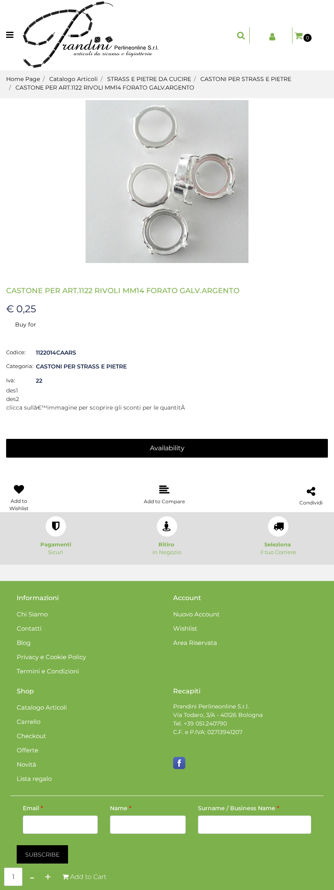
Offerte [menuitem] (27, 750)
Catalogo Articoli (73, 79)
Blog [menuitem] (24, 643)
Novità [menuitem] (26, 764)
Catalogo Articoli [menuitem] (42, 707)
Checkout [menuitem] (31, 736)
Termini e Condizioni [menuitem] (48, 671)
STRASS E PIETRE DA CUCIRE (149, 79)
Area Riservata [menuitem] (195, 643)
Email (33, 808)
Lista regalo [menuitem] (34, 779)
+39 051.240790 (205, 723)
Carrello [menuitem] (28, 722)
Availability (167, 448)
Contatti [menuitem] (29, 628)
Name (121, 808)
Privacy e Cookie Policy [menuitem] (51, 657)
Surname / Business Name (238, 808)
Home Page (23, 79)
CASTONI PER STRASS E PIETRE (245, 79)
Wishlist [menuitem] (185, 628)
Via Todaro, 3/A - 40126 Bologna (218, 715)
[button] (167, 181)
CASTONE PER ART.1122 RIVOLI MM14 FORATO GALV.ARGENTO (104, 87)
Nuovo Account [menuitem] (196, 614)
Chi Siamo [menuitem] (32, 614)
